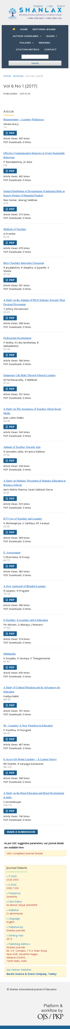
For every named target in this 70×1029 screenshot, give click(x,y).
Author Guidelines (26, 36)
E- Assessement (11, 552)
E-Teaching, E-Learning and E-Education (25, 620)
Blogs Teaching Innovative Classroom (23, 263)
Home (24, 29)
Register (38, 6)
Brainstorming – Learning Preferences (23, 119)
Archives (18, 76)
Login (50, 6)
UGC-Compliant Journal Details (24, 853)
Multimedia (9, 653)
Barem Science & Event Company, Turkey (31, 974)
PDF (11, 133)
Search (35, 63)
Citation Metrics (27, 49)
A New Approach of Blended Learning (24, 586)
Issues (50, 36)
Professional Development (17, 338)
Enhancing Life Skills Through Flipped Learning (29, 375)
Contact (50, 49)
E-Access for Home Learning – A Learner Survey (30, 759)
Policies (26, 42)
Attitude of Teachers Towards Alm (21, 447)
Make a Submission (21, 831)
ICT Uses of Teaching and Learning (22, 518)
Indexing (44, 42)
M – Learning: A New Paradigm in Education (28, 725)
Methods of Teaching (14, 229)
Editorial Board (44, 29)
